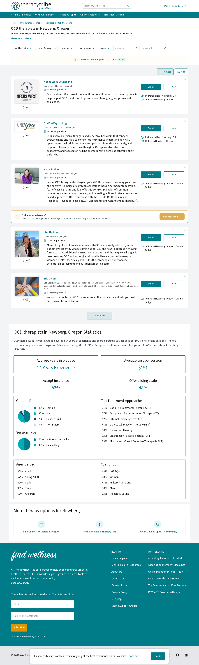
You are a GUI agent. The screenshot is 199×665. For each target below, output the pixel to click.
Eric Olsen (50, 279)
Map (183, 71)
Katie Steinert (52, 169)
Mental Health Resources (126, 565)
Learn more (134, 656)
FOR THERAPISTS (173, 6)
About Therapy (45, 14)
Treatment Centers (114, 14)
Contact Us (118, 579)
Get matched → (172, 216)
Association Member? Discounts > (167, 565)
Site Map (116, 599)
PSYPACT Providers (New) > (164, 592)
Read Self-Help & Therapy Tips (99, 531)
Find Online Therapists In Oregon (41, 531)
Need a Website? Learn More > (165, 579)
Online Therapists (90, 14)
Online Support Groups (124, 606)
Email (151, 87)
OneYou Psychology (55, 123)
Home (13, 22)
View (173, 87)
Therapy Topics (68, 14)
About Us (116, 572)
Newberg (50, 22)
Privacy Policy (119, 592)
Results (167, 71)
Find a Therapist (22, 14)
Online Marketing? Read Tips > (165, 572)
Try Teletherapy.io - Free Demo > (167, 585)
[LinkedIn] (186, 655)
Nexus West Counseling (58, 82)
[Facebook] (177, 655)
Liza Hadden (51, 232)
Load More (99, 315)
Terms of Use (119, 585)
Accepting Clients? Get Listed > (166, 558)
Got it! (158, 656)
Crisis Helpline (119, 558)
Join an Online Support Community (157, 531)
